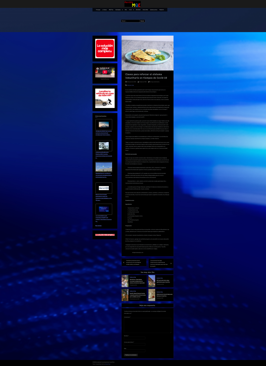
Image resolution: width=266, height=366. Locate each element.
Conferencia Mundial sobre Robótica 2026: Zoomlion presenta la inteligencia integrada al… (104, 154)
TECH (130, 9)
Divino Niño (145, 9)
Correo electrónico (129, 342)
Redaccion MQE (143, 81)
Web (125, 348)
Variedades (118, 9)
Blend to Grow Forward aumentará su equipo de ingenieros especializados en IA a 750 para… (104, 197)
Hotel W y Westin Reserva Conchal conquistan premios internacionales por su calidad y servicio (138, 295)
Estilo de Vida (130, 85)
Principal (98, 9)
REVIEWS (138, 9)
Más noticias (98, 225)
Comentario (127, 317)
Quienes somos (153, 9)
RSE (126, 9)
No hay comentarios (154, 82)
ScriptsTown (107, 364)
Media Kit (161, 9)
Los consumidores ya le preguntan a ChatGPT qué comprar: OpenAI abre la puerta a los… (104, 218)
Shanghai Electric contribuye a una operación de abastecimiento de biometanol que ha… (104, 175)
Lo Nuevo (104, 9)
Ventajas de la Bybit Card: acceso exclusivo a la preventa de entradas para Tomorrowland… (104, 132)
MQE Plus (111, 9)
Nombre (126, 335)
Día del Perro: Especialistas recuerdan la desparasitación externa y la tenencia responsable (137, 281)
